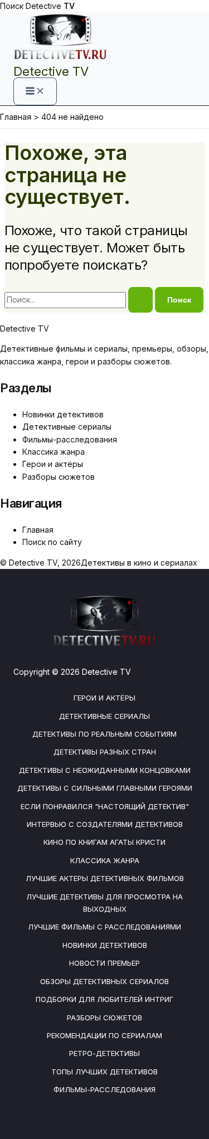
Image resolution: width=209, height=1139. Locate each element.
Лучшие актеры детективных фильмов (105, 878)
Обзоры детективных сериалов (104, 981)
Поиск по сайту (52, 542)
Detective (50, 6)
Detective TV (51, 71)
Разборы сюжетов (58, 476)
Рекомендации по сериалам (104, 1035)
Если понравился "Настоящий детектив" (105, 806)
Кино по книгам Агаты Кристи (104, 842)
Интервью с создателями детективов (105, 824)
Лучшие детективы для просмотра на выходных (104, 902)
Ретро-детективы (104, 1053)
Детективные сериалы (66, 426)
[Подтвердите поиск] (140, 300)
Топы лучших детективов (104, 1071)
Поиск (11, 6)
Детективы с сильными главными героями (104, 787)
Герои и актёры (52, 464)
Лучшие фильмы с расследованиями (104, 926)
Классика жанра (53, 451)
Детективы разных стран (105, 751)
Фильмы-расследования (69, 439)
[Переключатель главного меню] (35, 91)
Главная (38, 529)
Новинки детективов (63, 414)
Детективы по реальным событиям (104, 733)
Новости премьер (104, 962)
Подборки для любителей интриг (104, 999)
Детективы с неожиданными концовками (105, 770)
